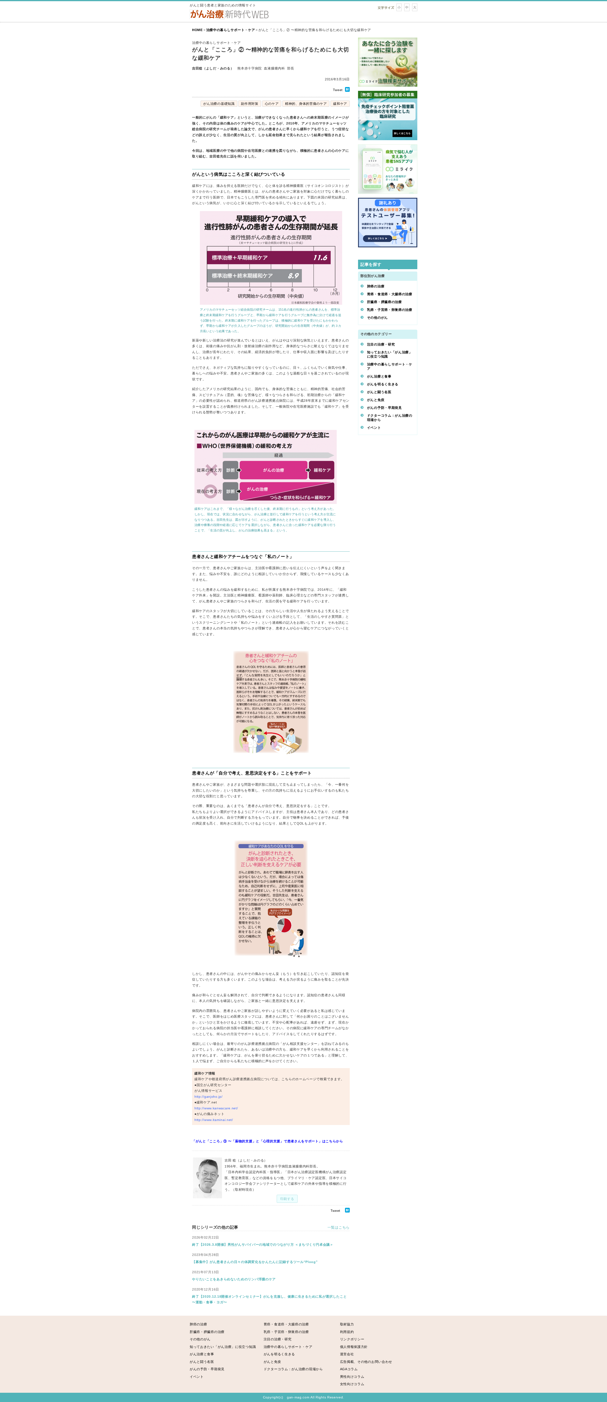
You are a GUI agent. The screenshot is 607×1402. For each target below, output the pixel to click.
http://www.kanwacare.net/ (216, 1108)
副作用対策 (249, 104)
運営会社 (347, 1354)
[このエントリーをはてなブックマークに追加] (347, 90)
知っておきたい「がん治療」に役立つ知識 (389, 354)
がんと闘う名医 (379, 392)
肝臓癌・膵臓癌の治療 (384, 302)
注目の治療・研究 (381, 344)
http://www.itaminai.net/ (213, 1120)
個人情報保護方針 (354, 1347)
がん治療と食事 (379, 376)
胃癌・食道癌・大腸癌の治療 (389, 294)
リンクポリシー (352, 1339)
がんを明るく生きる (382, 384)
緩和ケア (340, 104)
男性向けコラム (352, 1377)
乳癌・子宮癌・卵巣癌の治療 (389, 310)
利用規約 (347, 1332)
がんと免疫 (376, 400)
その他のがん (377, 317)
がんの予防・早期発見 (384, 408)
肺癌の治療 (376, 286)
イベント (374, 427)
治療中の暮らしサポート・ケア (389, 366)
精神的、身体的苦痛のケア (306, 104)
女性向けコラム (352, 1384)
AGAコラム (349, 1369)
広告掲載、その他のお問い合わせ (366, 1362)
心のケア (272, 104)
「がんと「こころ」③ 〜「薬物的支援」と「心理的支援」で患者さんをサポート (255, 1141)
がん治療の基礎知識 (219, 104)
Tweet (338, 90)
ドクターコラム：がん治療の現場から (389, 418)
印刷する (287, 1199)
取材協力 (347, 1324)
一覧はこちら (338, 1227)
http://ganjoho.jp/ (208, 1096)
